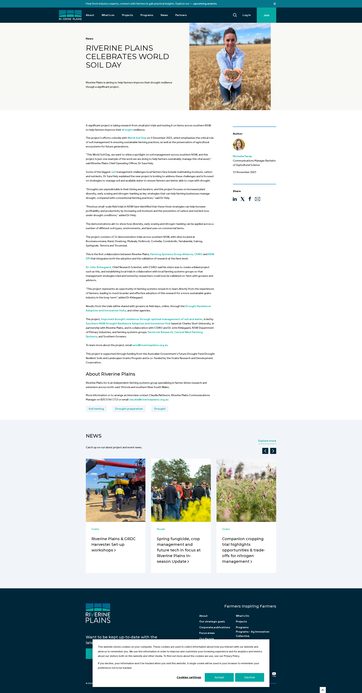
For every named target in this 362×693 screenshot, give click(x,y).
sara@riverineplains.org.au (150, 345)
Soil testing (96, 408)
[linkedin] (235, 199)
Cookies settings (189, 677)
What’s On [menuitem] (242, 616)
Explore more (267, 440)
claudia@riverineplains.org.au (149, 399)
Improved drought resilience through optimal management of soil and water (151, 319)
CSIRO (198, 254)
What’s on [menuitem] (108, 15)
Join (266, 15)
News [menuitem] (164, 15)
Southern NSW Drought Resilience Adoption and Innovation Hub (128, 323)
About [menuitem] (90, 15)
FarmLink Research (160, 332)
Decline (249, 677)
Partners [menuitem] (181, 15)
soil (113, 172)
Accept (219, 677)
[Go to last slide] (265, 451)
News (89, 38)
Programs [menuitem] (146, 15)
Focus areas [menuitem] (207, 633)
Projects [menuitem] (127, 15)
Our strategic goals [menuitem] (212, 621)
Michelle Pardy (242, 156)
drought (127, 129)
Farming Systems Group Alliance (171, 254)
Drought (160, 408)
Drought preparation (129, 408)
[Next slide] (273, 451)
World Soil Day (137, 138)
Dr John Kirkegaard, (99, 267)
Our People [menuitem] (206, 638)
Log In (247, 15)
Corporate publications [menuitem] (214, 627)
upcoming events (204, 3)
